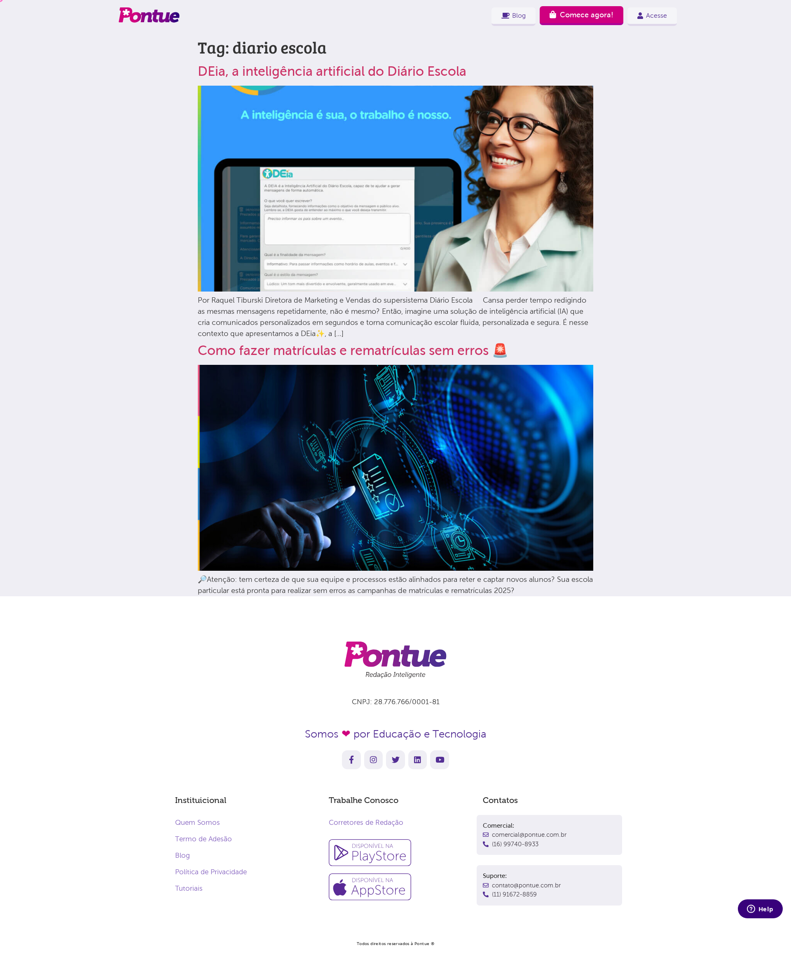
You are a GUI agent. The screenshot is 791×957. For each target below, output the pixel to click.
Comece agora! (586, 15)
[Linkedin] (417, 759)
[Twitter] (395, 759)
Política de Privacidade (211, 872)
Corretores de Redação (366, 822)
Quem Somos (197, 822)
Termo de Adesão (203, 839)
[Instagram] (373, 759)
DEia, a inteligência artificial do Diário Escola (332, 71)
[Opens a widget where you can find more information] (760, 909)
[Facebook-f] (351, 759)
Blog (182, 855)
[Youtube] (439, 759)
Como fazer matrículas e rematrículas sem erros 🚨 (353, 350)
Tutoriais (189, 888)
